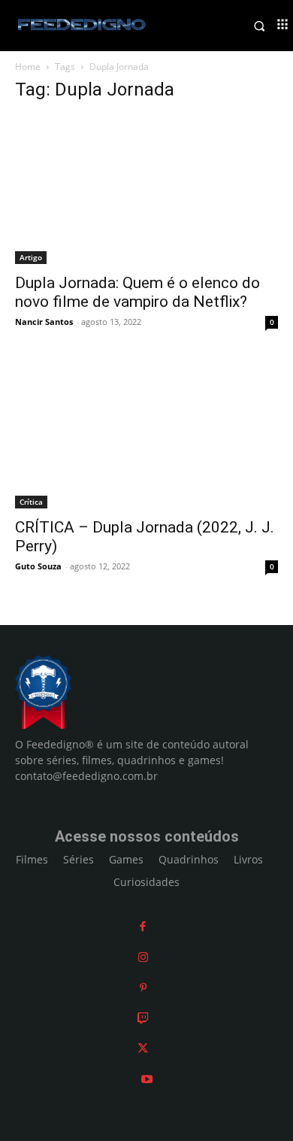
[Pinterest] (143, 987)
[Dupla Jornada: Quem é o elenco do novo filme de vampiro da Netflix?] (146, 190)
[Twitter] (143, 1048)
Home (28, 66)
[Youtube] (147, 1079)
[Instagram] (143, 957)
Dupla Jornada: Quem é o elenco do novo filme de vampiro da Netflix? (137, 292)
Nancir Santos (44, 321)
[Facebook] (143, 926)
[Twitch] (143, 1018)
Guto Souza (38, 566)
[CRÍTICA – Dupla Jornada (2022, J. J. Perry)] (146, 434)
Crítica (31, 501)
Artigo (31, 257)
